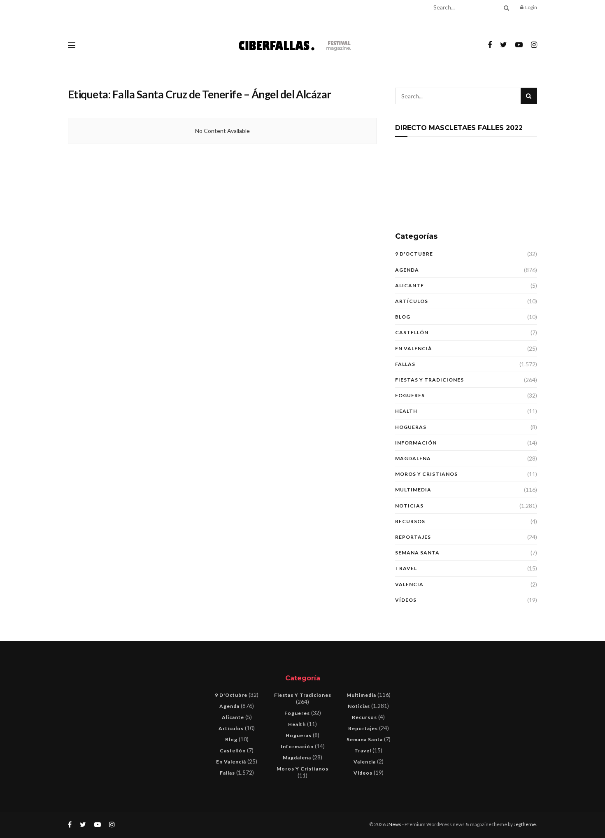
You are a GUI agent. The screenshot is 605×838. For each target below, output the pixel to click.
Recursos (410, 521)
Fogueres (410, 395)
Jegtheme (525, 824)
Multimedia (413, 490)
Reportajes (413, 537)
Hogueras (410, 427)
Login (530, 7)
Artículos (411, 301)
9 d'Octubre (414, 254)
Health (406, 411)
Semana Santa (417, 552)
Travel (406, 568)
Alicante (409, 285)
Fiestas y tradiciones (429, 380)
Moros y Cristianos (426, 474)
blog (402, 317)
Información (416, 443)
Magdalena (413, 458)
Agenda (407, 270)
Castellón (411, 332)
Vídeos (406, 600)
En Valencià (413, 348)
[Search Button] (505, 7)
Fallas (405, 364)
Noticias (409, 506)
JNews (393, 824)
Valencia (409, 584)
